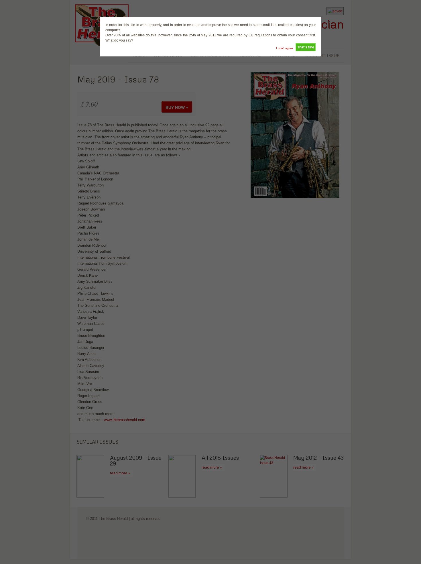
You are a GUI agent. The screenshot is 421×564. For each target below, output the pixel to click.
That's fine (305, 47)
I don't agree (284, 48)
